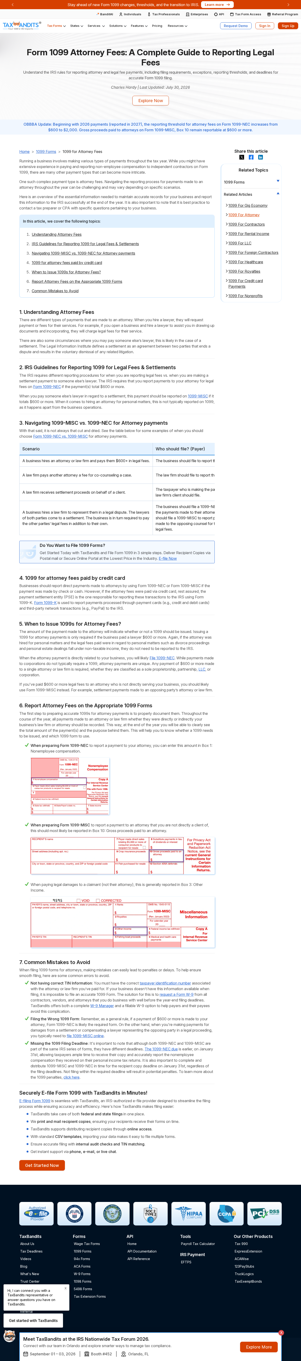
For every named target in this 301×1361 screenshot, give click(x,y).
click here (71, 1077)
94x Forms (82, 1259)
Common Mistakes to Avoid (55, 290)
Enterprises (199, 14)
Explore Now (150, 100)
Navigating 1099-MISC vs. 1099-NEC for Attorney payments (83, 253)
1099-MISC (198, 396)
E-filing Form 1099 (34, 1100)
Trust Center (30, 1281)
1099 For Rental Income (248, 233)
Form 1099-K (45, 602)
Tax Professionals (166, 14)
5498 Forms (83, 1289)
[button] (56, 26)
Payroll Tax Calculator (198, 1244)
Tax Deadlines (31, 1251)
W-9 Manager (102, 1005)
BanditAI (106, 14)
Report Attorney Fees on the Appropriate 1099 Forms (77, 281)
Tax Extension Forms (90, 1296)
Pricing (157, 26)
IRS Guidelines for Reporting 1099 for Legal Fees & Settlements (85, 243)
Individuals (132, 14)
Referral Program (285, 14)
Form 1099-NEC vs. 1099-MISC (60, 436)
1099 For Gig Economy (248, 205)
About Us (27, 1244)
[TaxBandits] (22, 25)
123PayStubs (244, 1266)
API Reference (138, 1259)
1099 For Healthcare (245, 261)
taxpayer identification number (165, 983)
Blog (23, 1266)
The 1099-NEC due (161, 1049)
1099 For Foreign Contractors (253, 252)
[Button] (242, 157)
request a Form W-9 (177, 994)
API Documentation (142, 1251)
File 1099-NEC (162, 658)
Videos (25, 1259)
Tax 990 (241, 1244)
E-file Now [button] (168, 558)
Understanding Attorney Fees (57, 234)
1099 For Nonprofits (245, 295)
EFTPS (186, 1262)
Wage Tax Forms (87, 1244)
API (221, 14)
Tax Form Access (248, 14)
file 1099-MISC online (85, 1035)
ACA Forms (82, 1266)
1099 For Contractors (246, 224)
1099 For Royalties (244, 271)
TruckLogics (244, 1274)
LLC (201, 669)
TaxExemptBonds (248, 1281)
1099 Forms (46, 151)
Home (24, 151)
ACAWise (242, 1259)
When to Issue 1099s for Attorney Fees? (66, 272)
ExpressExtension (248, 1251)
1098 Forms (82, 1281)
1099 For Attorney (244, 214)
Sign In (264, 26)
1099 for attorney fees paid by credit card (67, 262)
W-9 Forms (82, 1274)
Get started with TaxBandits (33, 1320)
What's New (29, 1274)
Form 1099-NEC (47, 386)
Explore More (259, 1347)
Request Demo (236, 26)
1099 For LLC (239, 242)
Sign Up (288, 26)
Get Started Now (42, 1165)
